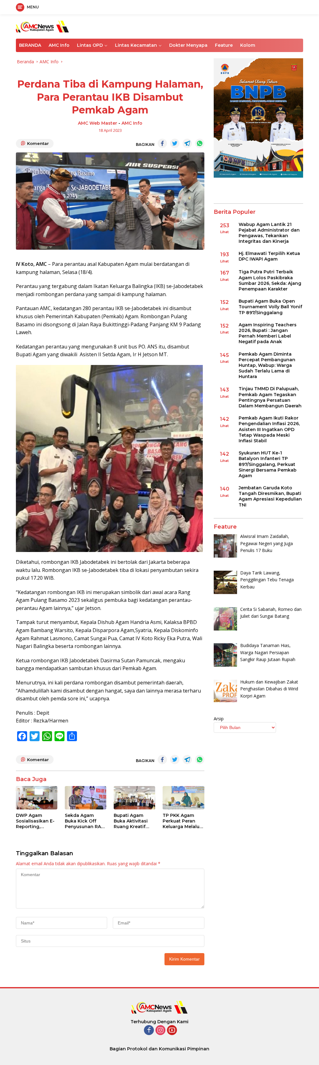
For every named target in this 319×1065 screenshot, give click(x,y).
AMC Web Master (97, 123)
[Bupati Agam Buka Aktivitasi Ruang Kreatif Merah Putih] (134, 797)
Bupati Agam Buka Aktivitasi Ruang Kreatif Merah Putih (131, 821)
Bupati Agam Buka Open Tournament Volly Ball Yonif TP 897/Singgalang (270, 306)
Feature (224, 45)
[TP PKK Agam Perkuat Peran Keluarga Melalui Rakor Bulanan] (183, 797)
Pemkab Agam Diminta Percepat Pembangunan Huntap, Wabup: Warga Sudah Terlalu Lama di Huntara (267, 365)
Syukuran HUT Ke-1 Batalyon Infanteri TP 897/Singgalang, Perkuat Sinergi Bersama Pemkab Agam (268, 464)
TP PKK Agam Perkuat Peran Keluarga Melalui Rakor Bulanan (182, 821)
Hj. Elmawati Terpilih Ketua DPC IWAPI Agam (269, 256)
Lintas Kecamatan (136, 45)
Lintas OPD (90, 45)
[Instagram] (160, 1030)
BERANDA (30, 45)
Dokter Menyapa (188, 45)
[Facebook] (149, 1030)
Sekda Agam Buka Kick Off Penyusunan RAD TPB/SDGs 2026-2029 (84, 821)
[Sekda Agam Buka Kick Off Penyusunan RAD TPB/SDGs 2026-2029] (85, 797)
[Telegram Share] (187, 143)
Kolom (247, 45)
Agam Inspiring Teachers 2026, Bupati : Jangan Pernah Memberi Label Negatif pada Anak (268, 333)
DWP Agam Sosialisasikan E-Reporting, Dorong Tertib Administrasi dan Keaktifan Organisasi (35, 821)
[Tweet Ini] (174, 143)
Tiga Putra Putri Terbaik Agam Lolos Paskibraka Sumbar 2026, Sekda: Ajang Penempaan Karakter (270, 280)
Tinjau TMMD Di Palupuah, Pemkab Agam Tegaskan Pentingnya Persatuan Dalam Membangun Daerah (270, 397)
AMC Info (59, 45)
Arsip (219, 719)
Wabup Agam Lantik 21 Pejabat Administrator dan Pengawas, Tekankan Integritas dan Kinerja (269, 233)
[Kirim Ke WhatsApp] (199, 143)
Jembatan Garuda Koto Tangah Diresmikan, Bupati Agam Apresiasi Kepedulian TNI (270, 496)
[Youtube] (172, 1030)
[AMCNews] (42, 26)
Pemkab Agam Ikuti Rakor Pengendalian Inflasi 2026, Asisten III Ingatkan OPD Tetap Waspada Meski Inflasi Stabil (269, 429)
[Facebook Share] (162, 143)
